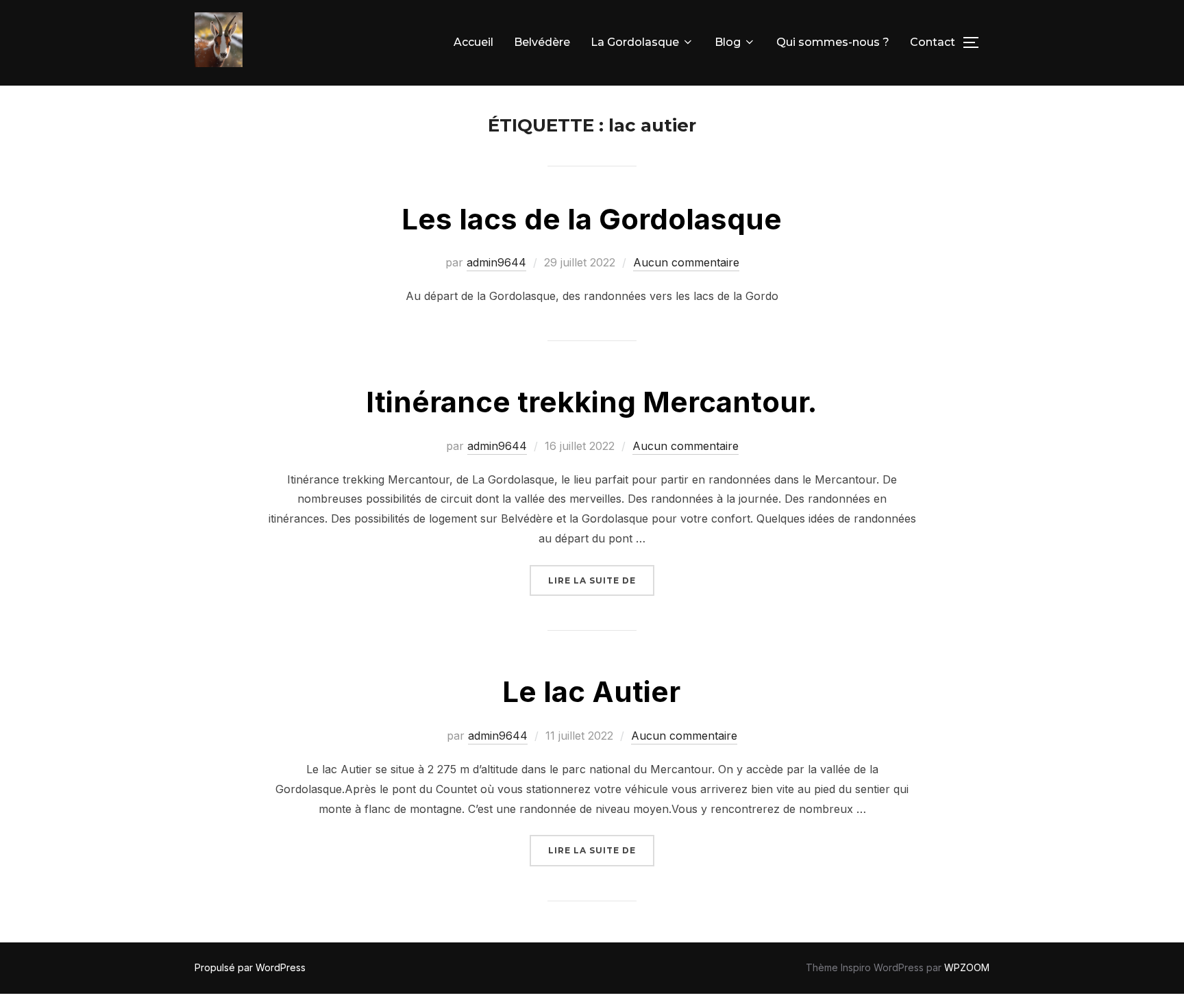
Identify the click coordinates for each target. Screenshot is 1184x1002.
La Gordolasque (635, 42)
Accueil (473, 42)
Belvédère (542, 42)
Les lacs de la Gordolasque (592, 218)
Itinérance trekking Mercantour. (591, 401)
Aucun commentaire (686, 262)
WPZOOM (966, 967)
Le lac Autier (591, 691)
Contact (932, 42)
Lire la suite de (601, 580)
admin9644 (496, 262)
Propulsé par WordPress (250, 967)
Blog (728, 42)
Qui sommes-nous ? (832, 42)
